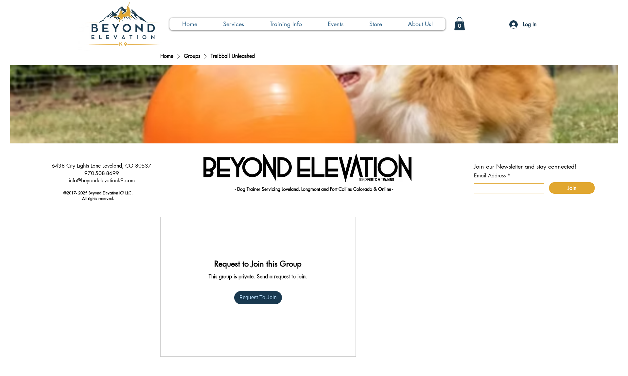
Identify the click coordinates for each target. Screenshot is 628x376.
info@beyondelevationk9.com (102, 180)
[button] (233, 24)
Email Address (490, 175)
